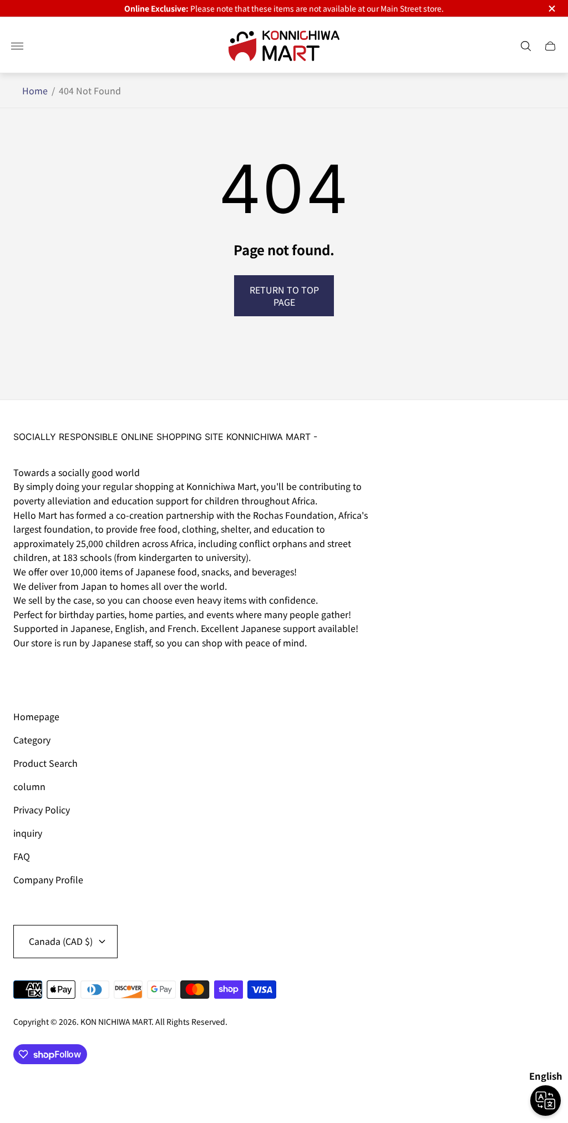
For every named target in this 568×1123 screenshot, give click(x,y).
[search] (526, 46)
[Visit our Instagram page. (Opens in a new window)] (25, 673)
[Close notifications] (551, 9)
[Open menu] (17, 46)
